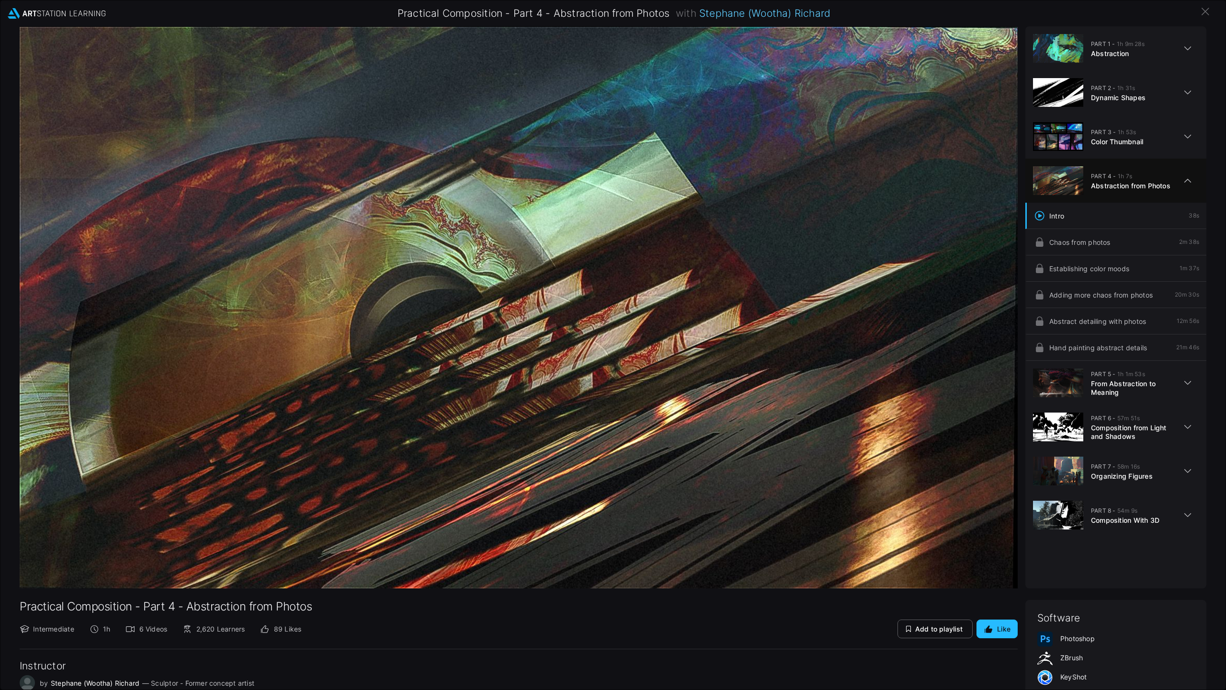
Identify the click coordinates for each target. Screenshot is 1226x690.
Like (1003, 629)
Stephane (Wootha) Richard (764, 13)
